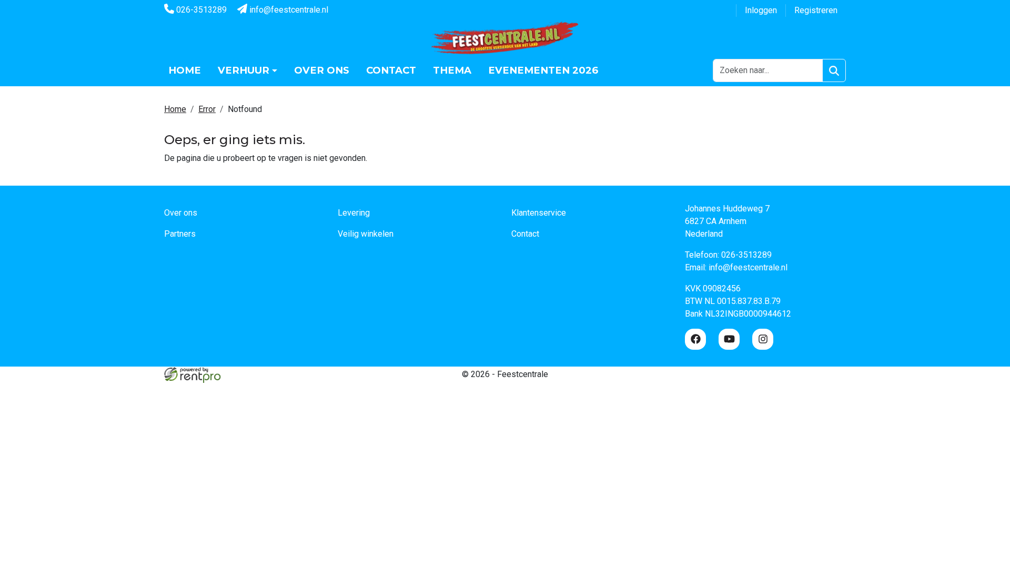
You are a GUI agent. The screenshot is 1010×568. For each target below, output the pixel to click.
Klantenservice (538, 213)
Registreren (815, 10)
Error (207, 109)
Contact (391, 70)
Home (184, 70)
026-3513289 (200, 10)
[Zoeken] (834, 70)
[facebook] (695, 339)
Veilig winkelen (365, 234)
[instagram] (762, 339)
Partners (180, 234)
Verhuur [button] (243, 70)
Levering (354, 213)
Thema (452, 70)
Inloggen (761, 10)
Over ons (321, 70)
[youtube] (729, 339)
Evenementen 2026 (543, 70)
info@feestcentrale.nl (287, 10)
